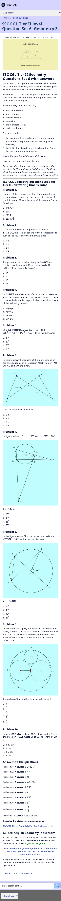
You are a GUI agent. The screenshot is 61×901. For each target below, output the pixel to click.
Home (6, 18)
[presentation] (3, 203)
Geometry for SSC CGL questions (18, 873)
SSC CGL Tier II (20, 18)
